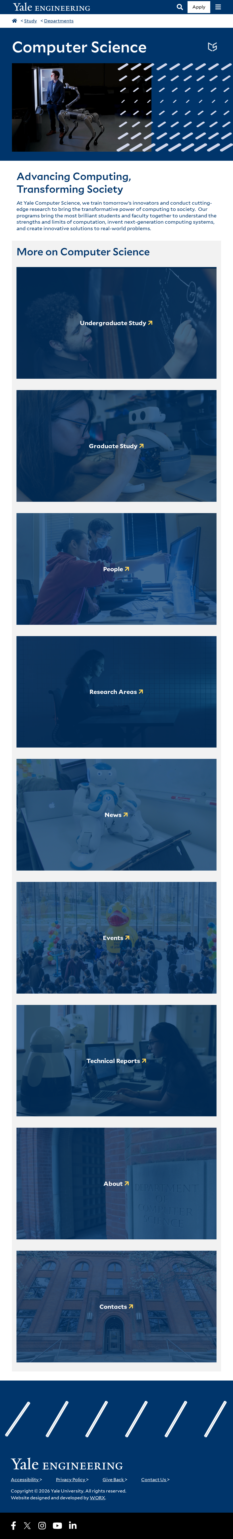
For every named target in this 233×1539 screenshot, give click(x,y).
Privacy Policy (72, 1479)
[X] (27, 1525)
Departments (59, 21)
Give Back (115, 1479)
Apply (198, 7)
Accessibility (26, 1479)
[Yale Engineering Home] (54, 7)
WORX (97, 1497)
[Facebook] (13, 1526)
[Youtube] (57, 1526)
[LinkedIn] (72, 1526)
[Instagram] (42, 1526)
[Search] (180, 7)
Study (30, 21)
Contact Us (155, 1479)
